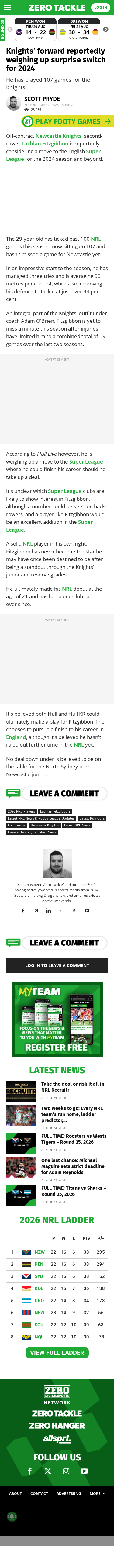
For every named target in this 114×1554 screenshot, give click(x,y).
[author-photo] (57, 877)
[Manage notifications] (12, 1516)
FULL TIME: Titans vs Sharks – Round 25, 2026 (73, 1191)
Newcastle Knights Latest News (32, 832)
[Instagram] (38, 910)
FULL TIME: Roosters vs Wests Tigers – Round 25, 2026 (74, 1139)
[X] (76, 910)
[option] (36, 29)
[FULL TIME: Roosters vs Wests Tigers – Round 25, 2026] (21, 1143)
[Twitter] (48, 1471)
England (16, 737)
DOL (39, 1288)
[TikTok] (63, 910)
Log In (100, 7)
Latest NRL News (77, 825)
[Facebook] (25, 910)
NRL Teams (16, 825)
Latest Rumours (92, 818)
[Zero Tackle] (57, 8)
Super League (86, 461)
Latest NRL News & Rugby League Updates (41, 818)
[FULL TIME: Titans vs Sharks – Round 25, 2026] (21, 1195)
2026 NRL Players (21, 811)
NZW (40, 1252)
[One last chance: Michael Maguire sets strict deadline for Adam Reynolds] (21, 1167)
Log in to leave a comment (57, 965)
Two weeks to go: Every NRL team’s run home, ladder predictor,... (72, 1114)
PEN (39, 1264)
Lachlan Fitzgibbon (45, 143)
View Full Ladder (57, 1352)
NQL (39, 1337)
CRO (39, 1300)
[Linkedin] (51, 910)
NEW (39, 1312)
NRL (96, 238)
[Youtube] (89, 910)
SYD (39, 1276)
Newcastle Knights (58, 135)
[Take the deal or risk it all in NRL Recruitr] (21, 1091)
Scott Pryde (42, 98)
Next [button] (106, 30)
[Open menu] (7, 7)
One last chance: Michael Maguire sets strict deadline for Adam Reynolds (73, 1166)
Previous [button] (10, 30)
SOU (39, 1325)
